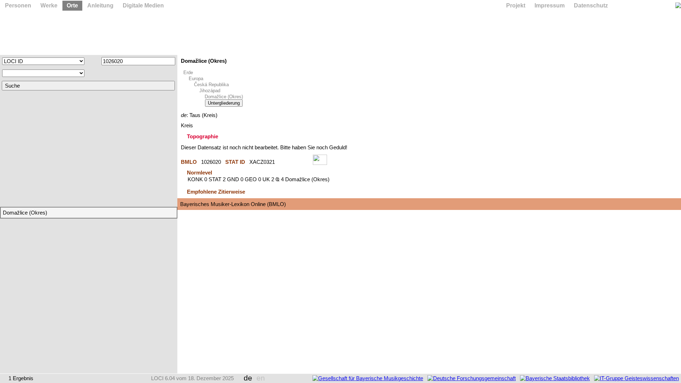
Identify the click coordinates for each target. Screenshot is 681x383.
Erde (188, 72)
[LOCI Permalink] (294, 162)
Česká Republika (211, 84)
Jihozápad (209, 90)
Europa (196, 78)
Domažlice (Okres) (224, 96)
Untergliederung (224, 103)
